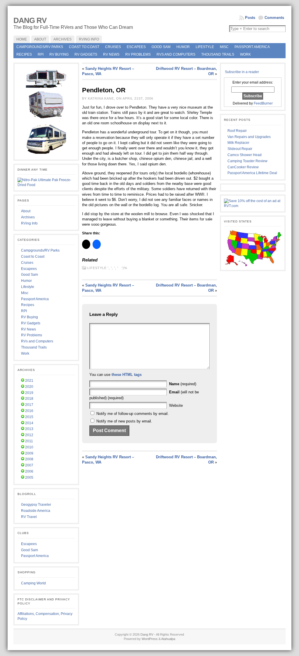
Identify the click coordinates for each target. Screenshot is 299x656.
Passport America (252, 47)
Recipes (24, 54)
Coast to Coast (84, 47)
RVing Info (29, 223)
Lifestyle (205, 47)
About (25, 211)
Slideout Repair (239, 149)
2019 (29, 393)
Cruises (113, 47)
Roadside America (35, 511)
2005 (29, 477)
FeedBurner (263, 103)
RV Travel (29, 517)
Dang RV (29, 20)
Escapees (136, 47)
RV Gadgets (85, 54)
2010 (29, 447)
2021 (29, 381)
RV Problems (138, 54)
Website (176, 405)
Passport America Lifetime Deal (252, 173)
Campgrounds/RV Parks (39, 47)
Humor (183, 47)
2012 (29, 435)
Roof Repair (237, 131)
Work (245, 54)
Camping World (33, 583)
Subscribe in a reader (242, 72)
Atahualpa (168, 639)
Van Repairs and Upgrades (249, 137)
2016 (29, 411)
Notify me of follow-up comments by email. (132, 413)
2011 (29, 441)
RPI (41, 54)
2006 (29, 471)
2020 (29, 387)
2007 (29, 465)
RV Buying (59, 54)
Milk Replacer (238, 143)
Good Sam (161, 47)
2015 (29, 417)
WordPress (150, 639)
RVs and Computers (176, 54)
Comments (274, 17)
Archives (28, 217)
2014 (29, 423)
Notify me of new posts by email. (124, 421)
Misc (224, 47)
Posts (250, 17)
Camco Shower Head (244, 155)
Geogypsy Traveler (36, 505)
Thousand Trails (217, 54)
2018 (29, 399)
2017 (29, 405)
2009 (29, 453)
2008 (29, 459)
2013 (29, 429)
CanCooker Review (243, 167)
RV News (111, 54)
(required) (182, 384)
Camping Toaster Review (247, 161)
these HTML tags (127, 374)
